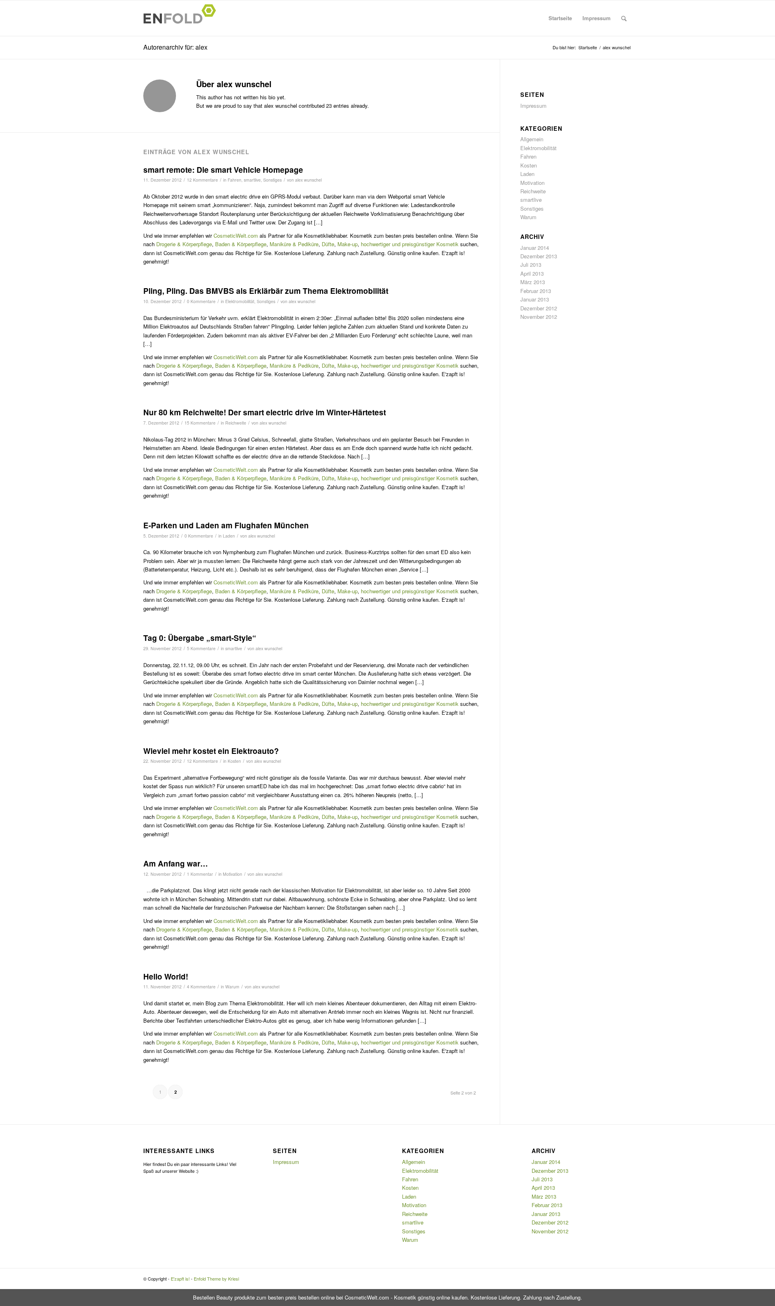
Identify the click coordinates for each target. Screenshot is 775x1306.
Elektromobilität (239, 301)
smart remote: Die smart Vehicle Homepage (223, 169)
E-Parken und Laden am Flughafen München (226, 525)
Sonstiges (272, 180)
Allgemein (531, 139)
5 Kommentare (201, 648)
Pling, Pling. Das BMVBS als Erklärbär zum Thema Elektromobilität (265, 290)
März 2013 (532, 282)
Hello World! (165, 976)
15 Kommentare (200, 423)
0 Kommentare (201, 301)
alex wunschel (308, 180)
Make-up (347, 244)
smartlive (252, 180)
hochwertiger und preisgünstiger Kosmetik (410, 244)
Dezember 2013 (538, 256)
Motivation (232, 874)
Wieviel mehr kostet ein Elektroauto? (211, 750)
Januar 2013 (534, 299)
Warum (232, 987)
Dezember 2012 (538, 308)
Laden (229, 536)
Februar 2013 (535, 291)
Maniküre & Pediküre (294, 244)
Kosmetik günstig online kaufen (430, 1297)
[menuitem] (624, 18)
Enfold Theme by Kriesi (216, 1278)
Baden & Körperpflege (240, 244)
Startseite (560, 18)
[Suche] (624, 18)
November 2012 (538, 316)
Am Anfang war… (175, 863)
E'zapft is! (180, 1278)
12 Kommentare (202, 180)
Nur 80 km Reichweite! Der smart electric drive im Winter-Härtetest (264, 412)
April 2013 (532, 273)
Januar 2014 (534, 247)
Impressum (596, 18)
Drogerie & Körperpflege (184, 244)
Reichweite (235, 423)
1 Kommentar (200, 874)
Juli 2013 (530, 264)
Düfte (328, 244)
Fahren (234, 180)
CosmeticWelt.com (236, 235)
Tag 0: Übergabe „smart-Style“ (199, 637)
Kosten (234, 761)
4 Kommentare (201, 987)
